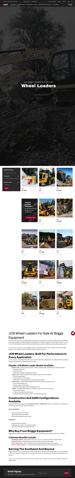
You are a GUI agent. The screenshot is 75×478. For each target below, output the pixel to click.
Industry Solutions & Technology (44, 4)
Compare (25, 193)
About (59, 1)
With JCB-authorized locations (16, 347)
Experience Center (52, 1)
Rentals (35, 4)
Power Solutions (55, 4)
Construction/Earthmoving (39, 82)
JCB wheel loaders (13, 359)
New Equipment (13, 4)
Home (25, 82)
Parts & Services (29, 4)
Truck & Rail (12, 5)
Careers (64, 1)
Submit (66, 473)
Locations (18, 5)
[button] (72, 1)
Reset (6, 188)
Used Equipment (21, 4)
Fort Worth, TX (34, 1)
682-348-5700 (70, 5)
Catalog (30, 82)
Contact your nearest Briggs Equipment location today (21, 458)
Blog (69, 1)
